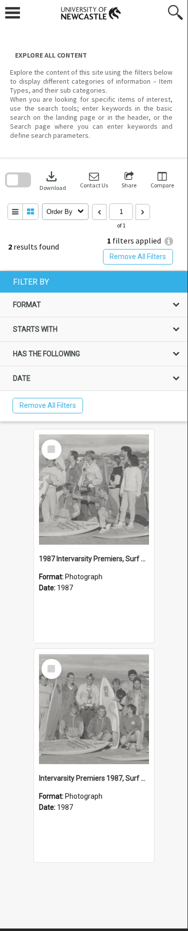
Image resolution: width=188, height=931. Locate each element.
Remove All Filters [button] (138, 257)
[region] (94, 346)
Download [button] (53, 180)
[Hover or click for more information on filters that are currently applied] (168, 241)
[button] (94, 180)
